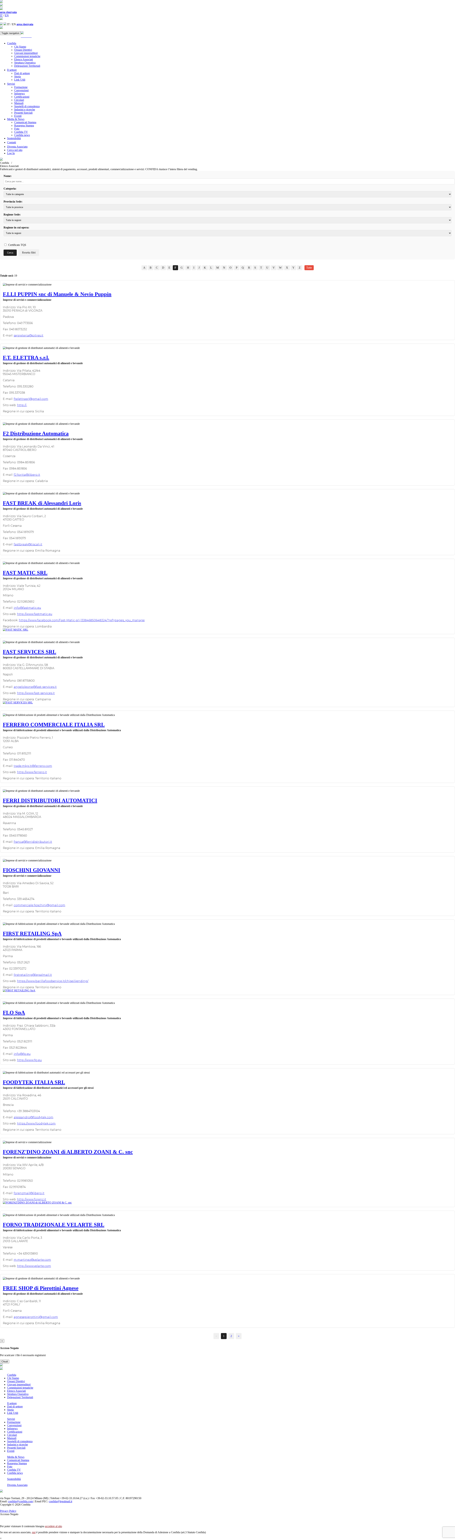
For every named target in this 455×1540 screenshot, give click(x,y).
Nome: (8, 175)
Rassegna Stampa (24, 125)
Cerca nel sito (14, 150)
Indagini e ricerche (24, 109)
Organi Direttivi (23, 49)
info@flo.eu (22, 1054)
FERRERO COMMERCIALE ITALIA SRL (54, 724)
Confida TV (21, 131)
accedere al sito (53, 1526)
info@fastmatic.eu (27, 607)
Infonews (19, 93)
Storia (17, 76)
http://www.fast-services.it (36, 693)
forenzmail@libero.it (29, 1193)
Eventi (18, 115)
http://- (22, 405)
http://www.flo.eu (29, 1060)
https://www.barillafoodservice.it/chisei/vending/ (52, 981)
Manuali (18, 103)
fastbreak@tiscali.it (28, 544)
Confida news (22, 135)
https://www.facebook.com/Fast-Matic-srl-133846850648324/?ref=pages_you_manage (82, 620)
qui (34, 1532)
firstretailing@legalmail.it (33, 975)
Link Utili (19, 79)
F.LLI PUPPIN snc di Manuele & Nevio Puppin (57, 294)
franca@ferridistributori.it (33, 841)
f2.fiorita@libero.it (27, 474)
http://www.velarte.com (34, 1266)
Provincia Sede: (13, 201)
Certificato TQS (16, 244)
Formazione (21, 87)
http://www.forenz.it (31, 1199)
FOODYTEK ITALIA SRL (34, 1082)
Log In (11, 153)
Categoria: (10, 188)
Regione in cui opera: (16, 227)
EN (7, 15)
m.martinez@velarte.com (32, 1259)
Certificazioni (21, 96)
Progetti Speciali (23, 112)
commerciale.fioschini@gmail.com (39, 905)
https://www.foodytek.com (36, 1123)
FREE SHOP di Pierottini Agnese (40, 1288)
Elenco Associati (23, 59)
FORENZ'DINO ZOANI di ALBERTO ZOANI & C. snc (68, 1152)
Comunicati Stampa (25, 122)
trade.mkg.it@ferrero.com (33, 766)
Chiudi (4, 1361)
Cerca (10, 252)
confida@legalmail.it (60, 1501)
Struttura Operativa (25, 62)
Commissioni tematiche (27, 56)
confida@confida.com (20, 1501)
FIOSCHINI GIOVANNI (31, 870)
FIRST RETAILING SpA (32, 933)
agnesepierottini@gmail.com (36, 1317)
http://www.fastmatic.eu (34, 614)
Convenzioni (21, 90)
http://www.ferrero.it (32, 772)
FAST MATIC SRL (25, 573)
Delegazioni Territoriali (27, 65)
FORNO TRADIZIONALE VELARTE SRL (53, 1225)
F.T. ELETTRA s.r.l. (26, 357)
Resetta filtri (29, 252)
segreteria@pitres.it (28, 335)
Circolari (19, 99)
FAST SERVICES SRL (29, 652)
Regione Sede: (12, 214)
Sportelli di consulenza (27, 106)
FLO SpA (14, 1012)
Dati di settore (22, 73)
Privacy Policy (8, 1510)
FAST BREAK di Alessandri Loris (42, 503)
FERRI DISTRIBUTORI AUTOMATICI (50, 800)
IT (1, 15)
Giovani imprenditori (26, 53)
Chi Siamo (20, 46)
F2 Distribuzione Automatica (36, 433)
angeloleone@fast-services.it (35, 687)
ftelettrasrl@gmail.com (31, 399)
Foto (16, 128)
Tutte (309, 267)
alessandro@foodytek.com (33, 1117)
